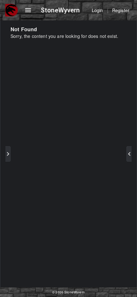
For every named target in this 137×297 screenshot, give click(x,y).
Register (120, 10)
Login (97, 10)
